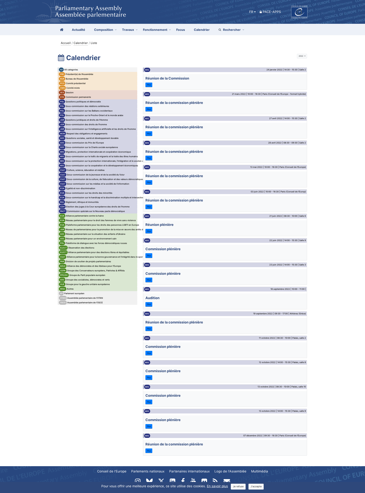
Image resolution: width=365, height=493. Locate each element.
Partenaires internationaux (189, 471)
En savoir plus (217, 486)
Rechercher (232, 30)
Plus (149, 85)
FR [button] (251, 12)
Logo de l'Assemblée (230, 471)
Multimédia (259, 471)
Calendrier (81, 43)
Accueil (66, 43)
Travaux (128, 30)
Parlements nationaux (147, 471)
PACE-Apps (272, 12)
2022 (301, 56)
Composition (103, 30)
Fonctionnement (155, 30)
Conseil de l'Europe (111, 471)
